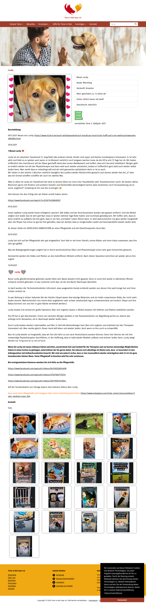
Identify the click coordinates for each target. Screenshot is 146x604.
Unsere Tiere (16, 24)
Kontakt (93, 24)
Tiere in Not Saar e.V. (73, 10)
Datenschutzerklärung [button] (113, 593)
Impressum (93, 600)
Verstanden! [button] (122, 600)
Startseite (12, 575)
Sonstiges (80, 24)
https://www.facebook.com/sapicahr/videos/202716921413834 (37, 381)
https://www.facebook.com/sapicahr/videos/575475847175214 (37, 374)
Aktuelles (30, 24)
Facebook (60, 575)
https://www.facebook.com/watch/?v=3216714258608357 (34, 200)
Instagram (60, 582)
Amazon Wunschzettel (65, 579)
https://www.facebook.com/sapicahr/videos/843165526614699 (37, 368)
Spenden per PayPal (64, 586)
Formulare (43, 24)
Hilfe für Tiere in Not (62, 24)
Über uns (11, 578)
